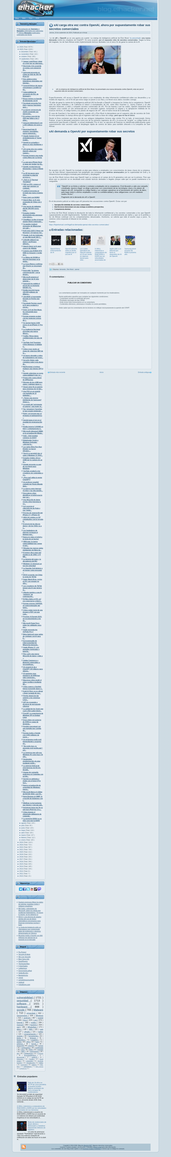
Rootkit (32, 1059)
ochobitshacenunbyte (26, 980)
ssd (18, 1027)
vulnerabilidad (25, 997)
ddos (19, 1029)
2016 (21, 862)
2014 (21, 866)
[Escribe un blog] (53, 264)
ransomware (22, 1015)
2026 (21, 47)
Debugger (20, 1059)
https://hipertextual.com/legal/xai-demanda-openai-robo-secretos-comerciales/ (79, 225)
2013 (21, 869)
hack (37, 1042)
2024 (21, 842)
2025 (21, 49)
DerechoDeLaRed (25, 971)
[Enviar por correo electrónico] (50, 264)
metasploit (29, 1061)
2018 (21, 857)
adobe (19, 1042)
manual (20, 1025)
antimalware (28, 1066)
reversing (24, 1064)
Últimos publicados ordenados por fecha (28, 34)
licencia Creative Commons (92, 1149)
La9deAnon (22, 968)
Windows (39, 1015)
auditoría (35, 1057)
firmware (34, 1038)
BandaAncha (23, 975)
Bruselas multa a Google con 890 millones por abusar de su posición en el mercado (30, 938)
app (41, 1029)
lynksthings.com (24, 985)
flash (31, 1050)
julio (23, 825)
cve (36, 1020)
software (23, 1003)
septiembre (25, 59)
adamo (34, 1064)
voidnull (21, 982)
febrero (24, 837)
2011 (21, 874)
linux (25, 1020)
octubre (24, 56)
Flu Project (22, 952)
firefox (20, 1038)
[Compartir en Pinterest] (62, 264)
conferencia (28, 1053)
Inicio (102, 372)
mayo (23, 830)
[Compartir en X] (56, 264)
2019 (21, 854)
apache (31, 1046)
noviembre (25, 54)
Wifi (31, 1029)
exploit (40, 1018)
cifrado (27, 1032)
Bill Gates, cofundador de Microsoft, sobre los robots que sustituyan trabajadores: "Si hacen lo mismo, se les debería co (30, 912)
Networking (21, 1040)
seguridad (24, 1000)
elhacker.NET (87, 1145)
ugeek (20, 978)
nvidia (34, 1022)
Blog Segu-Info (23, 959)
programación (30, 1034)
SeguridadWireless (31, 1055)
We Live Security (24, 957)
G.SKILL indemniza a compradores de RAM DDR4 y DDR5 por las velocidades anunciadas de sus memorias (31, 1108)
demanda (63, 269)
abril (23, 833)
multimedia (39, 1048)
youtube (20, 1036)
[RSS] (24, 1147)
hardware (24, 1006)
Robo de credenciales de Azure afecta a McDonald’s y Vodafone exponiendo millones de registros (37, 1126)
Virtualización (30, 1063)
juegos (40, 1046)
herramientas (33, 1036)
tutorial (20, 1022)
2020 (21, 852)
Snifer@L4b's (23, 973)
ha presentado (135, 38)
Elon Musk (70, 269)
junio (23, 828)
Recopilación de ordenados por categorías (30, 30)
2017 (21, 859)
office (28, 1042)
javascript (20, 1046)
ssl (18, 1053)
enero (23, 840)
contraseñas (26, 1048)
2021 (21, 850)
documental (21, 1057)
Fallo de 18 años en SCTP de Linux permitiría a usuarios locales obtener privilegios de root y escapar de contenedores (37, 1087)
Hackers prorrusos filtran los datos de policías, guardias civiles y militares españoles (30, 904)
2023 (21, 845)
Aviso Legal (97, 1147)
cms (23, 1050)
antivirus (20, 1044)
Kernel (34, 1044)
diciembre (25, 52)
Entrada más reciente (57, 372)
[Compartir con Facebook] (59, 264)
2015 (21, 864)
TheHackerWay (24, 964)
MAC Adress (39, 1066)
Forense (40, 1053)
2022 (21, 847)
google (21, 1009)
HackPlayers (23, 961)
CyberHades (23, 966)
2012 (21, 871)
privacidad (31, 1013)
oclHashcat (23, 1068)
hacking (33, 1025)
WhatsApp (32, 1027)
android (27, 1018)
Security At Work (24, 954)
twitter (40, 1032)
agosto (24, 823)
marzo (23, 835)
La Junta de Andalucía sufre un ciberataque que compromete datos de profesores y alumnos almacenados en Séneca (29, 930)
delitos (41, 1063)
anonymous (34, 1051)
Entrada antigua (144, 372)
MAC (23, 1051)
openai (77, 269)
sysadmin (35, 1040)
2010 (21, 876)
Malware (38, 1009)
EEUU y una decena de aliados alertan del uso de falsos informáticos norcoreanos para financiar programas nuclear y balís (29, 921)
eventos (40, 1050)
